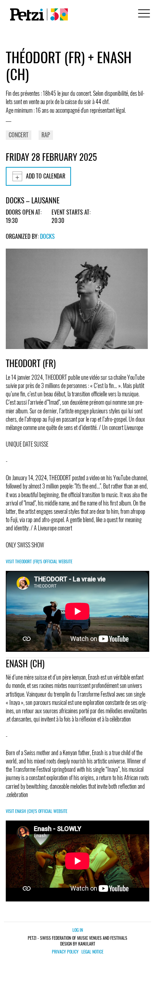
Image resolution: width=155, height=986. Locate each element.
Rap (45, 134)
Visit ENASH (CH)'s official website (36, 811)
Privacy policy (65, 952)
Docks (47, 236)
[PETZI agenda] (37, 14)
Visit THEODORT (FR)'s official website (39, 561)
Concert (18, 134)
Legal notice (92, 952)
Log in (77, 930)
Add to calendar (45, 176)
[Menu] (142, 14)
